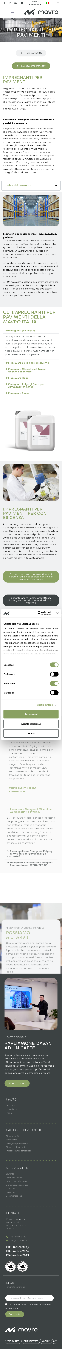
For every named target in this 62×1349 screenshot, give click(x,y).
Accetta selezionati (31, 723)
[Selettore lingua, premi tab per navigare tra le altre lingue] (52, 3)
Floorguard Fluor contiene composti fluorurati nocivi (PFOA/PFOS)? (31, 864)
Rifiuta (31, 733)
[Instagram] (10, 3)
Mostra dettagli (45, 705)
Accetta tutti (31, 714)
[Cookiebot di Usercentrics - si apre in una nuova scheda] (38, 613)
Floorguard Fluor (18, 377)
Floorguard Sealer (19, 393)
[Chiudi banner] (57, 613)
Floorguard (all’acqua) (21, 330)
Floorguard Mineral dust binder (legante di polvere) (27, 370)
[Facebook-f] (4, 3)
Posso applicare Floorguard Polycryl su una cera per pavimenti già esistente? (30, 854)
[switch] (54, 674)
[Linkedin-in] (15, 3)
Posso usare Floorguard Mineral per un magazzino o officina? (31, 810)
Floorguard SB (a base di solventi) (28, 362)
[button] (12, 11)
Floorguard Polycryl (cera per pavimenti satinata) (26, 385)
